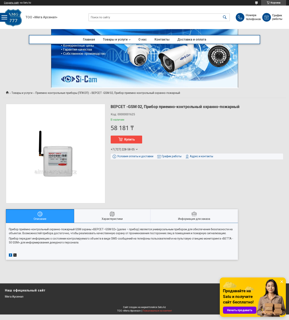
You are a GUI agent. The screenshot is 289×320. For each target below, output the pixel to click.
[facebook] (10, 255)
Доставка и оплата (191, 39)
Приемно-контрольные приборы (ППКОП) (62, 92)
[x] (15, 255)
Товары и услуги (115, 39)
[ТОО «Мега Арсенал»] (13, 17)
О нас (142, 39)
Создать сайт (11, 2)
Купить (129, 139)
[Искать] (224, 17)
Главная (89, 39)
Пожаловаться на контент (157, 310)
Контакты (162, 39)
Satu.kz (162, 307)
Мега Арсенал (14, 296)
